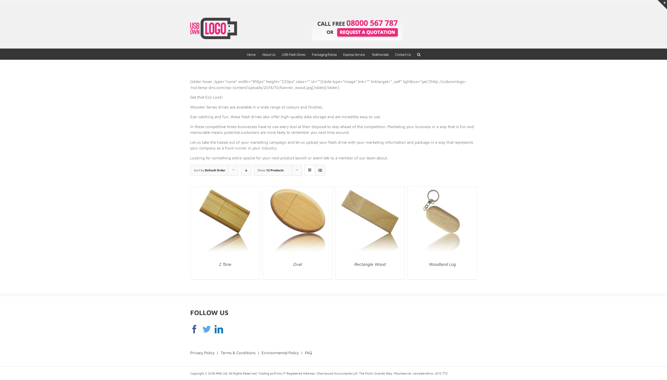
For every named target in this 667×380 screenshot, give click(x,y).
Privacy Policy (202, 353)
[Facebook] (194, 329)
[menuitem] (254, 54)
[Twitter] (206, 329)
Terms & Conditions (238, 353)
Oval (297, 264)
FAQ (308, 353)
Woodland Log (442, 264)
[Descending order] (246, 170)
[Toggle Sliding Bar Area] (662, 4)
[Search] (418, 54)
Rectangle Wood (369, 264)
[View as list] (320, 170)
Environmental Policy (280, 353)
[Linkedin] (219, 329)
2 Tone (225, 264)
